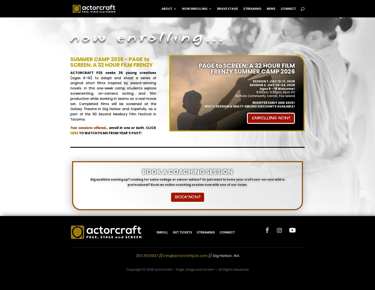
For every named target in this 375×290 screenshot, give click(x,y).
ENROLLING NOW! (271, 118)
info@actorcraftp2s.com (185, 255)
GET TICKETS (182, 232)
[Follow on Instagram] (279, 230)
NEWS (271, 9)
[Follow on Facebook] (267, 230)
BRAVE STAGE (227, 9)
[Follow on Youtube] (292, 230)
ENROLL (162, 232)
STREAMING (252, 9)
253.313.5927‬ (147, 255)
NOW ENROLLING (194, 9)
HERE (74, 133)
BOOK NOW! (187, 196)
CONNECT (288, 9)
